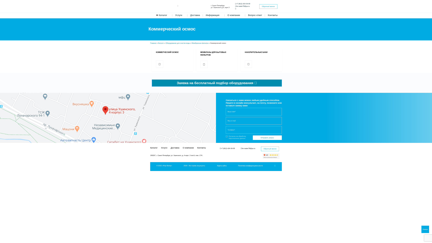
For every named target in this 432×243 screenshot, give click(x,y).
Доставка (195, 15)
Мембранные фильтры (200, 43)
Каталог (163, 15)
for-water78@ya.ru (243, 6)
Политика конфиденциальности (250, 166)
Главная (153, 43)
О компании (233, 15)
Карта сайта (221, 166)
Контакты (273, 15)
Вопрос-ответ (255, 15)
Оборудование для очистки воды (178, 43)
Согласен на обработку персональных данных (237, 137)
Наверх (425, 229)
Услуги (178, 15)
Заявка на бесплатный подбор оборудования (215, 83)
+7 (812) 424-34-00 (243, 4)
